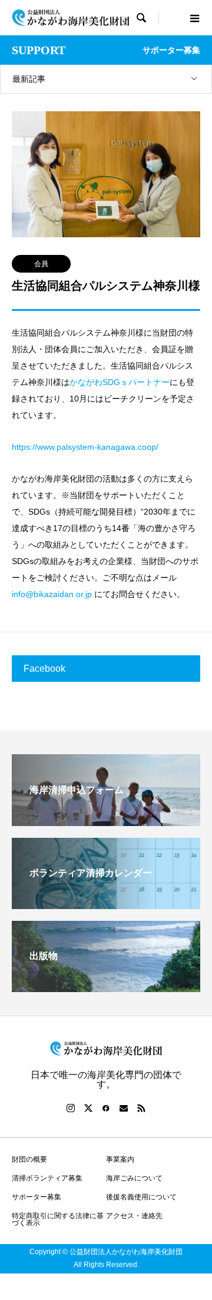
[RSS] (141, 1108)
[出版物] (106, 987)
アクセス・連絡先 (134, 1216)
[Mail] (124, 1108)
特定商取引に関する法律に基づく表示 (58, 1219)
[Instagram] (71, 1108)
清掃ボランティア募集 (47, 1178)
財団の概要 (29, 1159)
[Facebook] (106, 1108)
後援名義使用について (141, 1197)
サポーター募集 (36, 1197)
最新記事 (28, 79)
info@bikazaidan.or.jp (52, 594)
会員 (41, 264)
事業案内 (120, 1159)
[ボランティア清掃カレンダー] (106, 904)
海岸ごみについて (134, 1178)
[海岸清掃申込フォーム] (106, 821)
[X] (88, 1108)
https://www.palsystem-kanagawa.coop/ (85, 447)
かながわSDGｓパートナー (119, 382)
